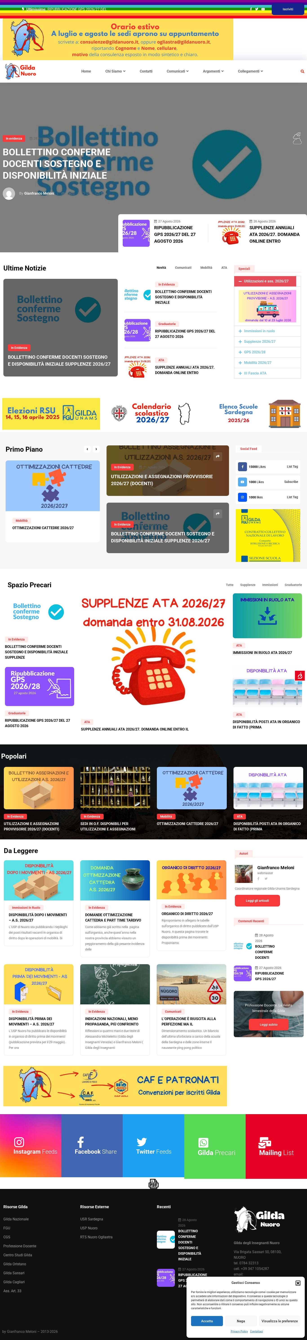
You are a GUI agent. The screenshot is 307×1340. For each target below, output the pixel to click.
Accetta (207, 1321)
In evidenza (14, 138)
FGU (6, 1228)
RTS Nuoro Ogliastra (96, 1237)
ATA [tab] (224, 267)
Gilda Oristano (14, 1264)
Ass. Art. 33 (12, 1291)
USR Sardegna (91, 1219)
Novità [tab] (161, 267)
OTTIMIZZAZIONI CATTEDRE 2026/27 (187, 824)
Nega (241, 1321)
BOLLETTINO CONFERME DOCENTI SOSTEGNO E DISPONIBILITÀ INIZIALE (57, 164)
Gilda (217, 1153)
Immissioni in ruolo (259, 331)
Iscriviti (288, 9)
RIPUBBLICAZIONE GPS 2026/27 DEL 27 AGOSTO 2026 (175, 234)
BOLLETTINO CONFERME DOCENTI (265, 952)
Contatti (146, 71)
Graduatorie (167, 324)
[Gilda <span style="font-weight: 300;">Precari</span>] (203, 1142)
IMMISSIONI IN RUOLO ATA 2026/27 (262, 653)
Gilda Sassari (13, 1273)
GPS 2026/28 (254, 352)
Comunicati (176, 71)
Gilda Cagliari (14, 1282)
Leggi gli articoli (257, 900)
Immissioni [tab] (270, 585)
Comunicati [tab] (183, 267)
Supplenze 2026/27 (260, 341)
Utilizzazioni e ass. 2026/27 (266, 281)
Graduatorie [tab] (293, 585)
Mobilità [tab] (206, 267)
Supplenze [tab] (248, 585)
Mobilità (166, 816)
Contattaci (256, 1331)
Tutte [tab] (230, 585)
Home (86, 71)
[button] (298, 1283)
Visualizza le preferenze (280, 1321)
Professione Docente (19, 1246)
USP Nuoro (89, 1228)
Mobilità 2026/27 (257, 363)
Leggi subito (269, 1024)
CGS (6, 1237)
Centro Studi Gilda (17, 1255)
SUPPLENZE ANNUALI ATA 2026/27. (76, 9)
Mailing (276, 1153)
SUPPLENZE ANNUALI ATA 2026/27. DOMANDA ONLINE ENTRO (274, 234)
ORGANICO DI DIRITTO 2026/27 (187, 914)
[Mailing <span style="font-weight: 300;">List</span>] (264, 1142)
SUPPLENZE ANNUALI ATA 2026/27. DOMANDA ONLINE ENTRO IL (135, 729)
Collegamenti (248, 71)
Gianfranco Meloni (39, 193)
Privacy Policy (239, 1331)
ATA (161, 360)
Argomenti (211, 71)
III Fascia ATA (255, 373)
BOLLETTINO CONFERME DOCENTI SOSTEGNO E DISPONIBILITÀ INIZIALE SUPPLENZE (36, 652)
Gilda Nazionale (16, 1219)
